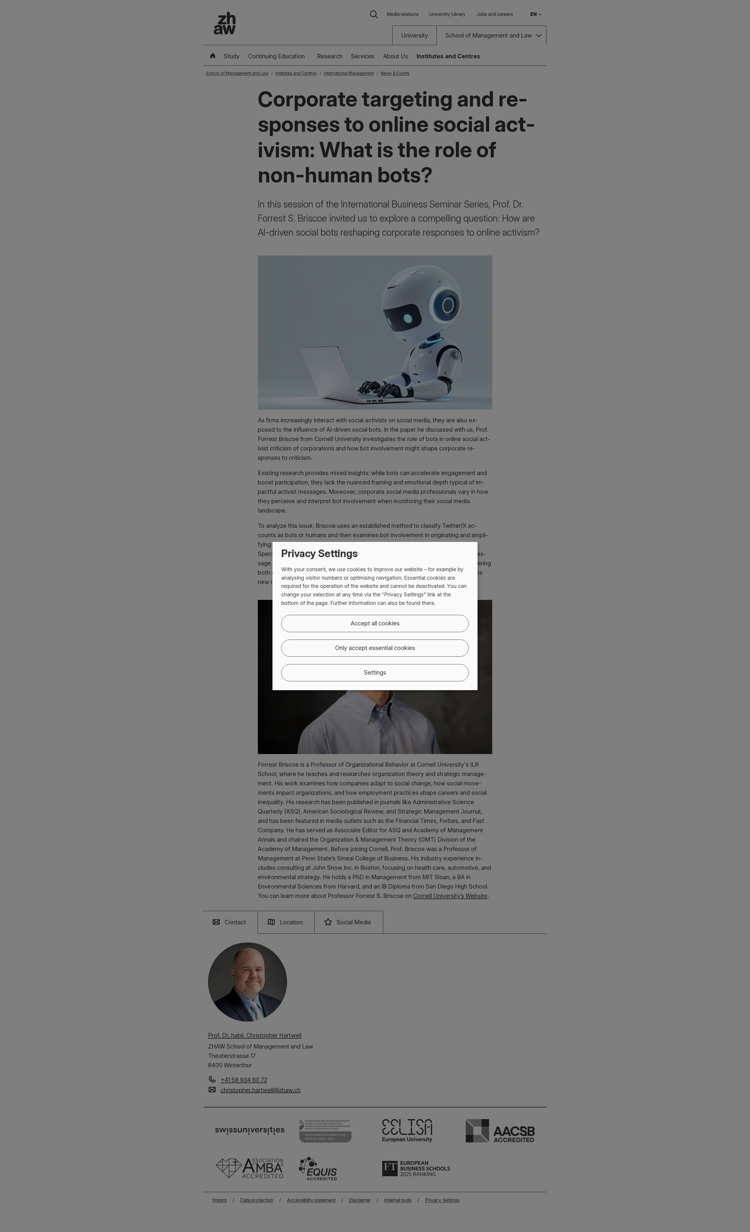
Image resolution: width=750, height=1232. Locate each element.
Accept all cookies (375, 623)
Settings (375, 672)
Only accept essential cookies (375, 647)
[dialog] (375, 616)
